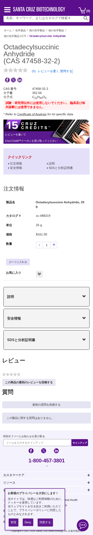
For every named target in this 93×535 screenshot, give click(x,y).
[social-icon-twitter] (43, 451)
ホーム (8, 30)
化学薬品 (20, 30)
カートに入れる (18, 261)
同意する (45, 522)
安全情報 (16, 168)
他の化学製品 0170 (15, 36)
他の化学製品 (37, 30)
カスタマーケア (13, 475)
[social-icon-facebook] (31, 451)
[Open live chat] (83, 526)
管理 (13, 522)
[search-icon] (86, 18)
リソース (9, 482)
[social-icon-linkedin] (56, 451)
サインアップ (80, 443)
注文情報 (16, 163)
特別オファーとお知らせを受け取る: (24, 436)
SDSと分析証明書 (61, 168)
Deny (28, 522)
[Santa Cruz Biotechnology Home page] (39, 10)
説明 (52, 163)
